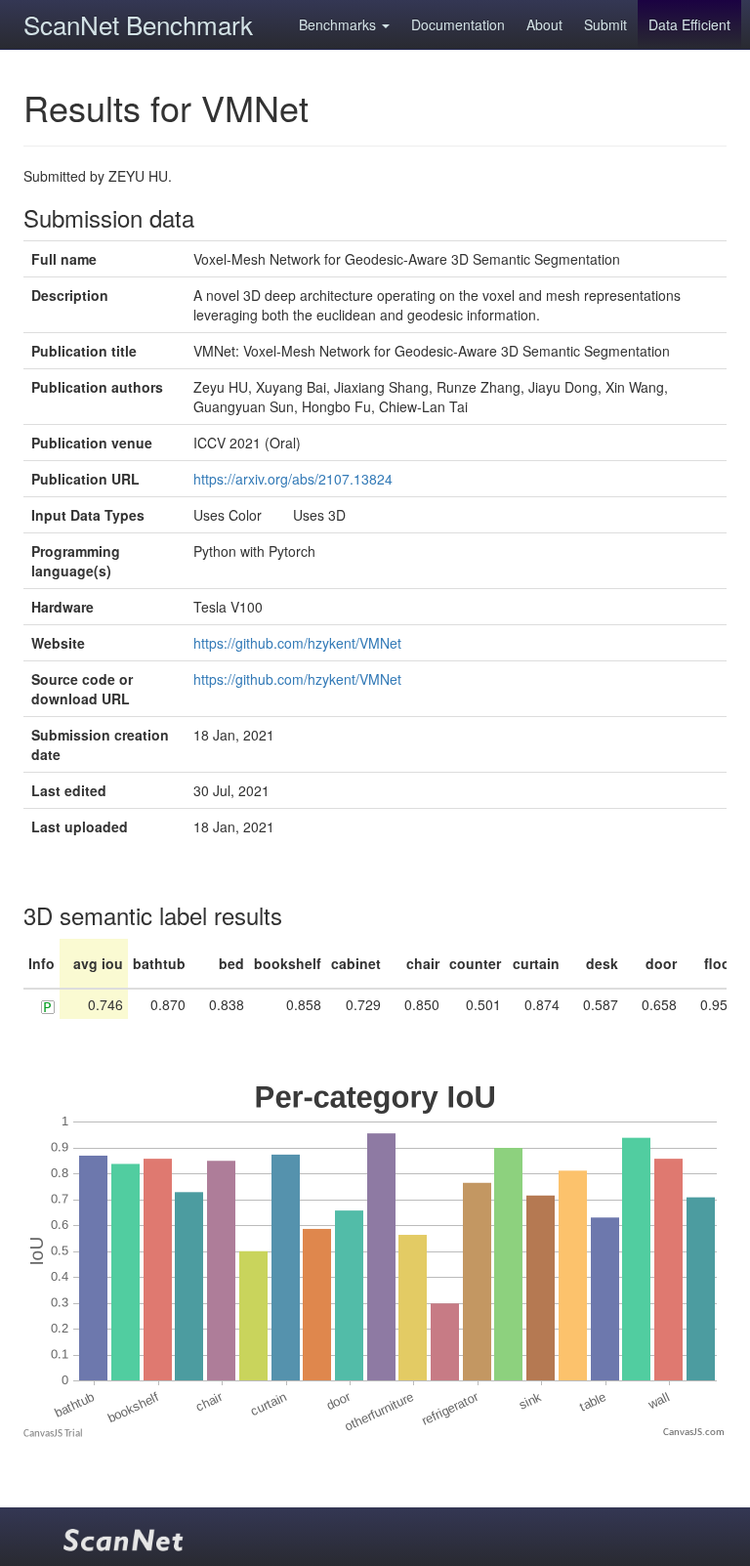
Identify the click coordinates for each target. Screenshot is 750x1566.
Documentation (458, 24)
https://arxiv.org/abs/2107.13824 (293, 478)
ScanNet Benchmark (138, 24)
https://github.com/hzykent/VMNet (297, 643)
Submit (605, 24)
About (544, 24)
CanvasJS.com (694, 1432)
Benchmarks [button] (339, 24)
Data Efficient (689, 24)
